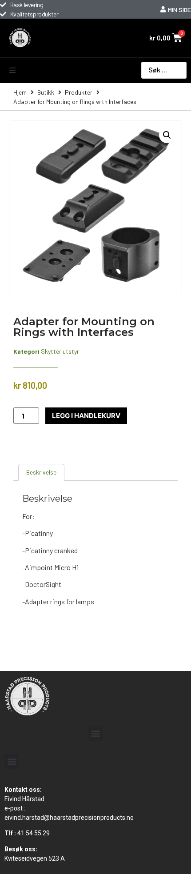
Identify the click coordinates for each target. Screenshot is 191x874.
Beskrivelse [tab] (41, 472)
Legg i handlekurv (86, 415)
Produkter (78, 92)
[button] (12, 70)
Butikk (45, 92)
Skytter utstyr (60, 351)
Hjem (20, 92)
